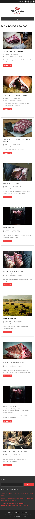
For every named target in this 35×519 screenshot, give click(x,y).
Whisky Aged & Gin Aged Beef (13, 52)
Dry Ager (10, 56)
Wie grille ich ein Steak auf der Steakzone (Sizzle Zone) (14, 505)
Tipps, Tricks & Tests (17, 56)
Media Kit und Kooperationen (24, 514)
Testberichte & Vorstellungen (19, 410)
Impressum (16, 512)
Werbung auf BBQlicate (9, 514)
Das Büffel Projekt (10, 318)
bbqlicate (8, 321)
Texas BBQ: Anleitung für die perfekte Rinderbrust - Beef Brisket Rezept (17, 494)
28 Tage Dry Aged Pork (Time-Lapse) (15, 96)
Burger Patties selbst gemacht (8, 500)
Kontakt (9, 512)
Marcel (7, 54)
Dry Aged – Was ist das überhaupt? (15, 452)
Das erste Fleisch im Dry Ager (13, 271)
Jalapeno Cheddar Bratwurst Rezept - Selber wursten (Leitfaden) (17, 498)
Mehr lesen (7, 65)
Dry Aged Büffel (9, 227)
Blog (6, 56)
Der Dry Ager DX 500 (10, 406)
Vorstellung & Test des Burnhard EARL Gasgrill (12, 503)
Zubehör (12, 412)
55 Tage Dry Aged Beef (11, 183)
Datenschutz (24, 512)
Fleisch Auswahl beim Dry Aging (14, 362)
